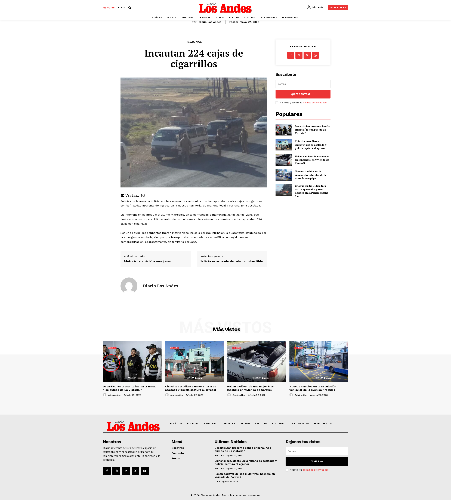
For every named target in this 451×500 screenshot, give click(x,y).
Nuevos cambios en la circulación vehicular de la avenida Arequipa (310, 175)
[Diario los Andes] (129, 285)
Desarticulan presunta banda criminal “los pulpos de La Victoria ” (312, 130)
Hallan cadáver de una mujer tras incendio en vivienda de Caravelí (312, 160)
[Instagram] (116, 471)
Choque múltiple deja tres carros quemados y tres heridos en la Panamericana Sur (311, 191)
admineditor (114, 395)
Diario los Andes (210, 22)
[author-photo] (105, 395)
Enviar (314, 461)
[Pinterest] (307, 55)
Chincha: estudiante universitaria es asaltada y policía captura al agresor (310, 145)
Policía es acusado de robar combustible (231, 261)
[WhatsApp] (315, 55)
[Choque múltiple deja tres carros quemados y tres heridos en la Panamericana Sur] (284, 190)
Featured (220, 455)
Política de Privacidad (315, 102)
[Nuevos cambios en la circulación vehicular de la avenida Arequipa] (284, 175)
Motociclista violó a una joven (147, 261)
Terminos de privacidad (316, 469)
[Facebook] (290, 55)
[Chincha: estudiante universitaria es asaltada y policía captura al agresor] (284, 144)
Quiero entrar (301, 94)
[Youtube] (145, 471)
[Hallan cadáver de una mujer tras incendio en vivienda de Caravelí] (284, 159)
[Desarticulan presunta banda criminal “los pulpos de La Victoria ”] (284, 129)
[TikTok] (126, 471)
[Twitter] (298, 55)
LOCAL (218, 481)
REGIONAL (194, 41)
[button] (125, 7)
